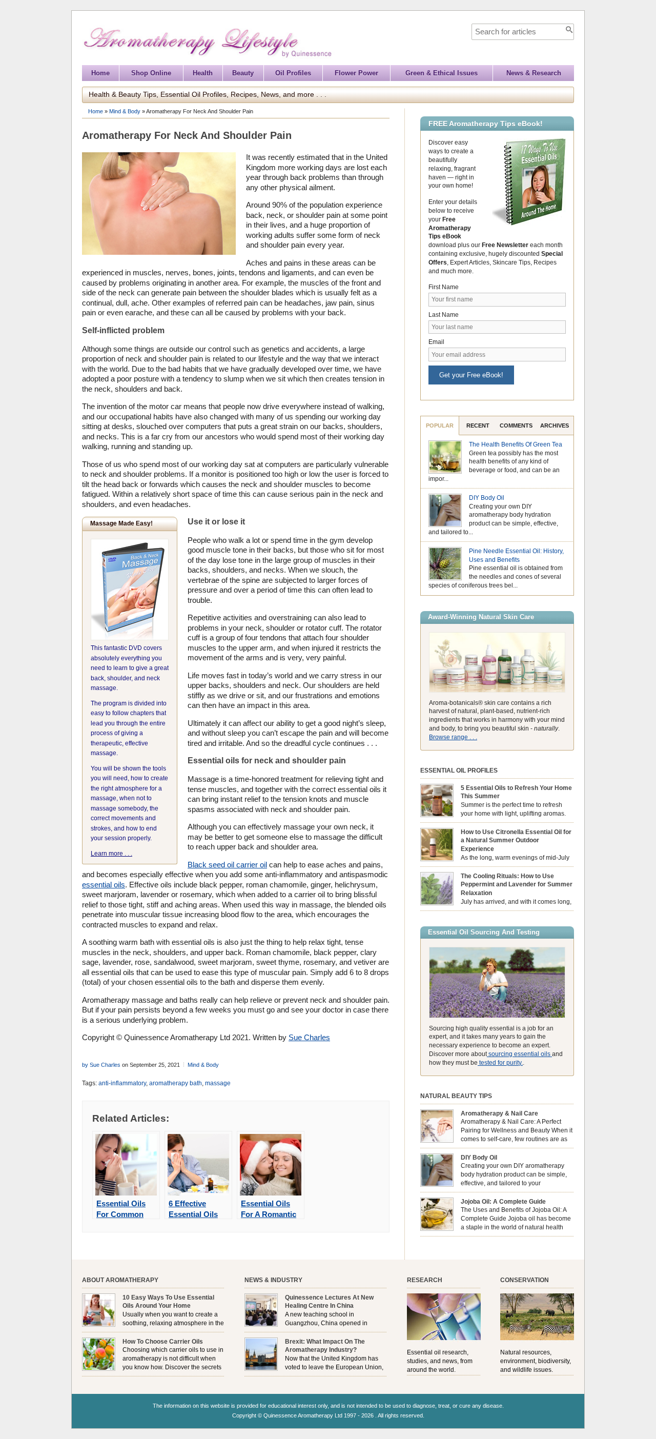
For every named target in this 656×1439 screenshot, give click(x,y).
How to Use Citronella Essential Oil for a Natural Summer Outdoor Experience (516, 840)
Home (100, 73)
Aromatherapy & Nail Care (499, 1113)
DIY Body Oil (486, 497)
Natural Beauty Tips (456, 1096)
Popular (440, 425)
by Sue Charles (101, 1065)
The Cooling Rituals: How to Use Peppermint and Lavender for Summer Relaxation (516, 885)
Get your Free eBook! (471, 375)
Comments (516, 425)
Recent (477, 425)
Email (436, 342)
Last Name (443, 314)
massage (218, 1083)
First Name (443, 287)
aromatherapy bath (175, 1083)
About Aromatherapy (120, 1280)
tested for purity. (500, 1062)
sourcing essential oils (519, 1054)
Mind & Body (124, 111)
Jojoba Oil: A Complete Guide (503, 1201)
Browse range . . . (453, 737)
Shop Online (151, 73)
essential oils (103, 884)
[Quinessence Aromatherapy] (254, 60)
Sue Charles (309, 1037)
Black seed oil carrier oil (227, 864)
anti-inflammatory (122, 1083)
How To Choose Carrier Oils (162, 1341)
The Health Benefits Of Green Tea (515, 444)
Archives (554, 425)
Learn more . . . (111, 853)
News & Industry (273, 1280)
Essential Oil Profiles (459, 770)
